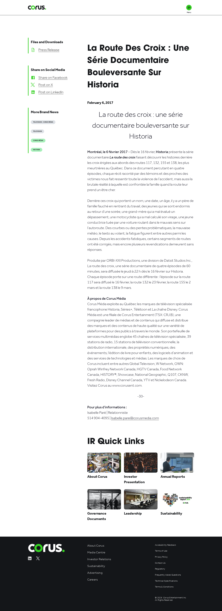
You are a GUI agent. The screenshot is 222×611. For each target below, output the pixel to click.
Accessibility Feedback (165, 545)
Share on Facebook (53, 77)
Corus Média (38, 140)
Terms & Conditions (164, 587)
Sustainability (96, 566)
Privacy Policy (161, 557)
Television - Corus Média (43, 122)
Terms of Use (161, 551)
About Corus (95, 545)
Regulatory (160, 569)
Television (37, 131)
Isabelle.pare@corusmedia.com (135, 418)
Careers (92, 579)
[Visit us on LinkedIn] (30, 559)
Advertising (95, 572)
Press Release (48, 50)
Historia (36, 150)
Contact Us (160, 563)
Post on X (45, 85)
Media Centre (96, 552)
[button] (189, 7)
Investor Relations (99, 559)
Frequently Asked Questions (168, 575)
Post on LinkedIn (50, 92)
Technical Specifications (166, 581)
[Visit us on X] (38, 559)
